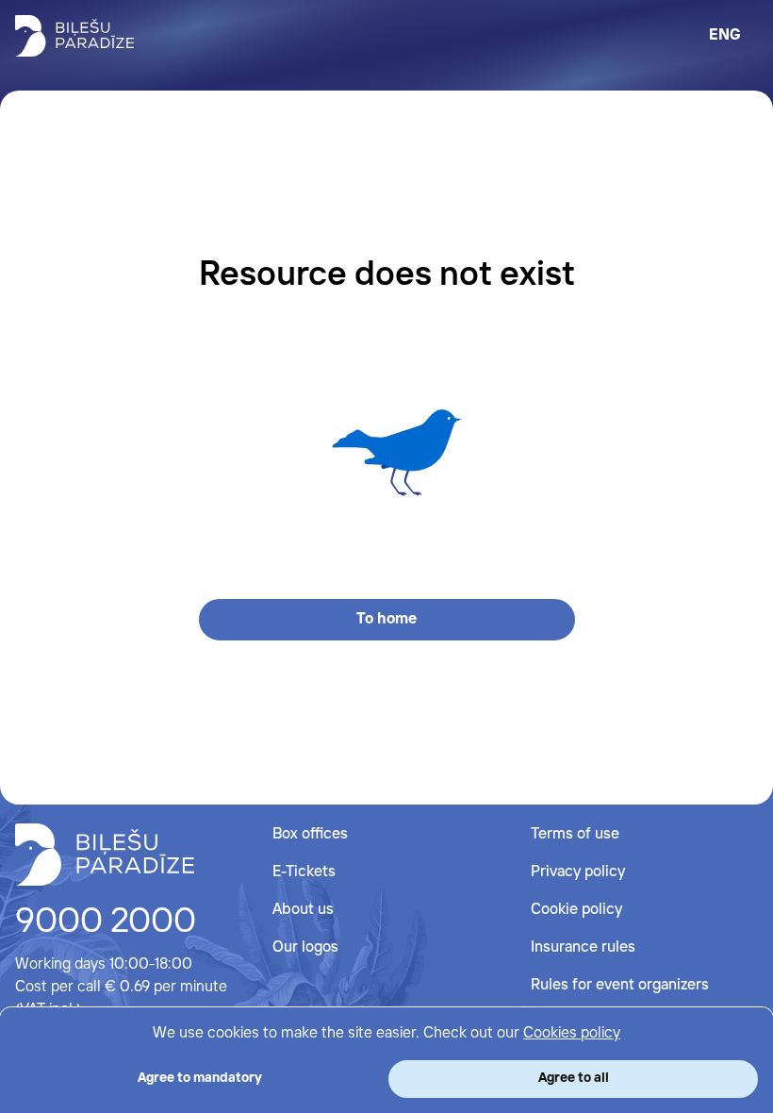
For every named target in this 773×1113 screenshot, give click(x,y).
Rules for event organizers (620, 985)
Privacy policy (578, 872)
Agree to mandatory (200, 1078)
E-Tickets (304, 872)
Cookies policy (571, 1033)
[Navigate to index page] (74, 36)
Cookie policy (576, 910)
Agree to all (573, 1078)
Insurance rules (583, 947)
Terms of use (575, 834)
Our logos (305, 947)
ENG (725, 35)
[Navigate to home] (104, 854)
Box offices (310, 834)
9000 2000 (105, 922)
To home (386, 619)
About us (303, 910)
